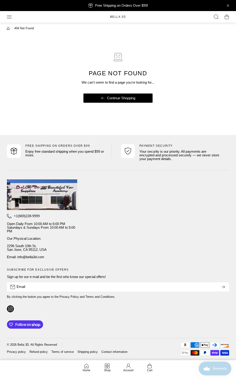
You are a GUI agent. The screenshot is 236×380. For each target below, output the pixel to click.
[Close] (228, 5)
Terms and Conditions (100, 296)
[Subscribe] (223, 287)
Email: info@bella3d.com (25, 257)
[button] (226, 17)
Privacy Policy (69, 296)
